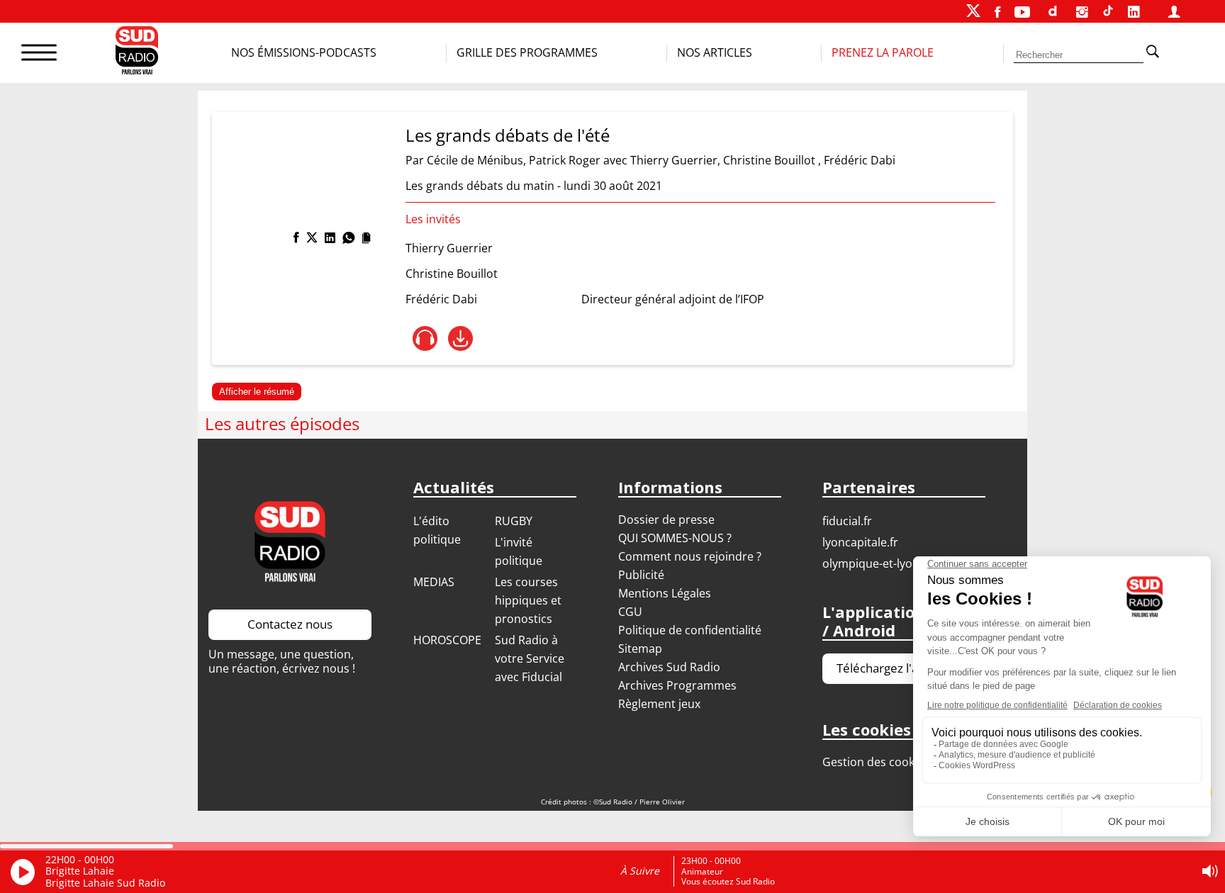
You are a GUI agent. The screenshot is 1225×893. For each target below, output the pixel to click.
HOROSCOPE (447, 640)
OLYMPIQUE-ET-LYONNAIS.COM (895, 563)
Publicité (641, 575)
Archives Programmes (677, 685)
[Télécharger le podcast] (460, 338)
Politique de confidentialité (689, 630)
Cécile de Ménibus (475, 160)
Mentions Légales (664, 593)
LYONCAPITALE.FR (860, 542)
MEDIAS (433, 582)
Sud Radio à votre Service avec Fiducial (529, 658)
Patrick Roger (564, 160)
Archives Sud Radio (669, 667)
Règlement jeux (659, 704)
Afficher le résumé (256, 391)
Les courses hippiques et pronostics (528, 600)
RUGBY (513, 521)
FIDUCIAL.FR (847, 521)
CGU (630, 611)
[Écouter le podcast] (425, 338)
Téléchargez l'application (904, 668)
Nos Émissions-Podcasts (303, 52)
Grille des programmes (527, 52)
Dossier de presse (666, 519)
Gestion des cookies (875, 762)
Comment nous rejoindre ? (691, 556)
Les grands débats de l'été (507, 135)
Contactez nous (289, 624)
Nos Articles (714, 52)
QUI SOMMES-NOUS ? (675, 538)
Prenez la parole (883, 52)
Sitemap (640, 648)
